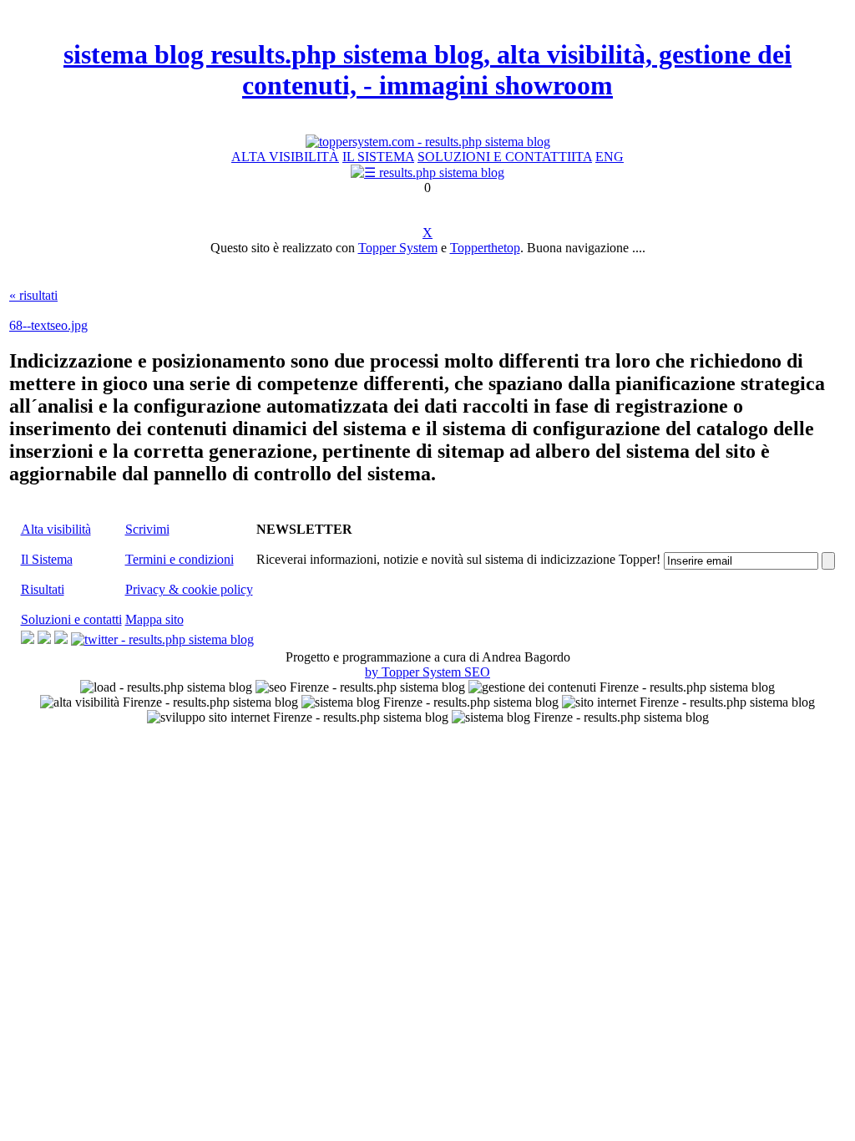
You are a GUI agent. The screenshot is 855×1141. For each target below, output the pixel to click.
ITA (581, 157)
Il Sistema (47, 559)
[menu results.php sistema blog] (427, 172)
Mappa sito (154, 619)
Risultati (42, 589)
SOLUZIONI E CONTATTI (494, 157)
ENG (609, 157)
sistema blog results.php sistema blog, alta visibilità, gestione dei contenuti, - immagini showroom (427, 69)
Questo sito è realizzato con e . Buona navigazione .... (427, 248)
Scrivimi (147, 529)
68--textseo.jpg (48, 325)
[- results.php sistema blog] (27, 639)
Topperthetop (485, 248)
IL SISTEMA (378, 157)
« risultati (33, 295)
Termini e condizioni (179, 559)
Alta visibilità (56, 529)
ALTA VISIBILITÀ (285, 157)
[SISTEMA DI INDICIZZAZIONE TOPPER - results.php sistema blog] (428, 141)
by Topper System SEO (427, 672)
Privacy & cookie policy (189, 589)
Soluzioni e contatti (71, 619)
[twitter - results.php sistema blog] (162, 639)
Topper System (398, 248)
